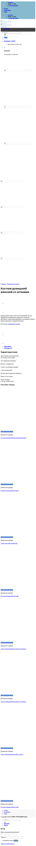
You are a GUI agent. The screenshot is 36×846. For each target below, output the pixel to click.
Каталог (7, 29)
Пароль (3, 837)
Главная (3, 284)
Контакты (7, 10)
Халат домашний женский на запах (12, 754)
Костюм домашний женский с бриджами (13, 438)
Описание (7, 346)
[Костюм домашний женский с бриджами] (8, 312)
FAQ (5, 12)
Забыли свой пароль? (8, 844)
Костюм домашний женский (9, 490)
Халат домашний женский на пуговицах (13, 649)
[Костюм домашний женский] (8, 303)
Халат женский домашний (9, 543)
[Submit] (5, 822)
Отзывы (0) (8, 348)
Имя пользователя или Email (10, 832)
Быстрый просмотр (7, 431)
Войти (15, 840)
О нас (6, 8)
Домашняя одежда (13, 284)
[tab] (19, 346)
